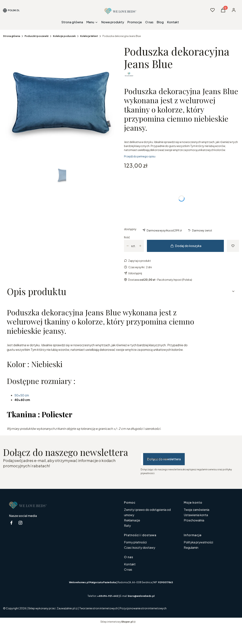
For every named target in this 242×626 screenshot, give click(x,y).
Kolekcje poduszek (64, 36)
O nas (128, 569)
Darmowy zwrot (202, 230)
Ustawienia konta (196, 515)
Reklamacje (132, 520)
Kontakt (130, 564)
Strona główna (11, 36)
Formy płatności (135, 542)
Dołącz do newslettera (164, 459)
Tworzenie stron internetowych (98, 608)
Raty (127, 526)
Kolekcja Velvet (89, 36)
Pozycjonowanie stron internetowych (143, 608)
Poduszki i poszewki (36, 36)
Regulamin (191, 547)
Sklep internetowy (116, 621)
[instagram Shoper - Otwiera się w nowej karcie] (20, 522)
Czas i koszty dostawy (139, 547)
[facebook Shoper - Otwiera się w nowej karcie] (11, 522)
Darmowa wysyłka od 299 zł (164, 230)
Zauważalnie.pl (66, 608)
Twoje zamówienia (196, 510)
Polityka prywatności (198, 542)
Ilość (127, 237)
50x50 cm (21, 395)
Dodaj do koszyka (188, 246)
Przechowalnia (194, 520)
